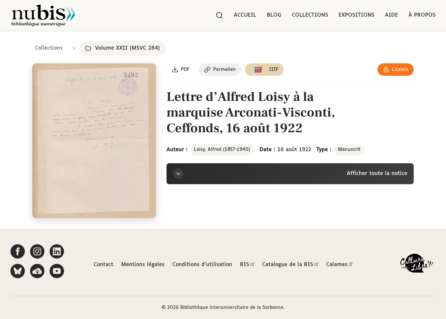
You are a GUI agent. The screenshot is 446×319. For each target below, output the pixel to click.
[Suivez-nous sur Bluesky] (17, 271)
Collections (310, 15)
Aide (391, 15)
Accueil (245, 15)
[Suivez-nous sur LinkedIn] (57, 251)
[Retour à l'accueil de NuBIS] (43, 15)
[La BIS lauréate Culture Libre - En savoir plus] (417, 264)
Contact (103, 264)
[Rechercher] (219, 15)
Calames (336, 264)
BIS (244, 264)
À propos (422, 15)
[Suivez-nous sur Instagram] (37, 251)
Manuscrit (349, 149)
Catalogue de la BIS (287, 264)
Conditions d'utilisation (202, 264)
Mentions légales (143, 264)
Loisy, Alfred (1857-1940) (222, 149)
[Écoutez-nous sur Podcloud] (37, 271)
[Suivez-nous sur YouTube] (57, 271)
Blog (274, 15)
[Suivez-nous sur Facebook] (17, 251)
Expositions (356, 15)
